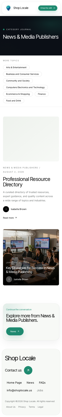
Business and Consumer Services (22, 74)
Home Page (14, 382)
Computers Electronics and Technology (25, 87)
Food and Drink (13, 100)
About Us (10, 407)
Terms (32, 407)
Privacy (22, 407)
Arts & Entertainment (16, 67)
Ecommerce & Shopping (18, 94)
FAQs (42, 382)
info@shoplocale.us (19, 390)
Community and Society (18, 80)
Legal (40, 407)
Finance (42, 94)
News (13, 331)
